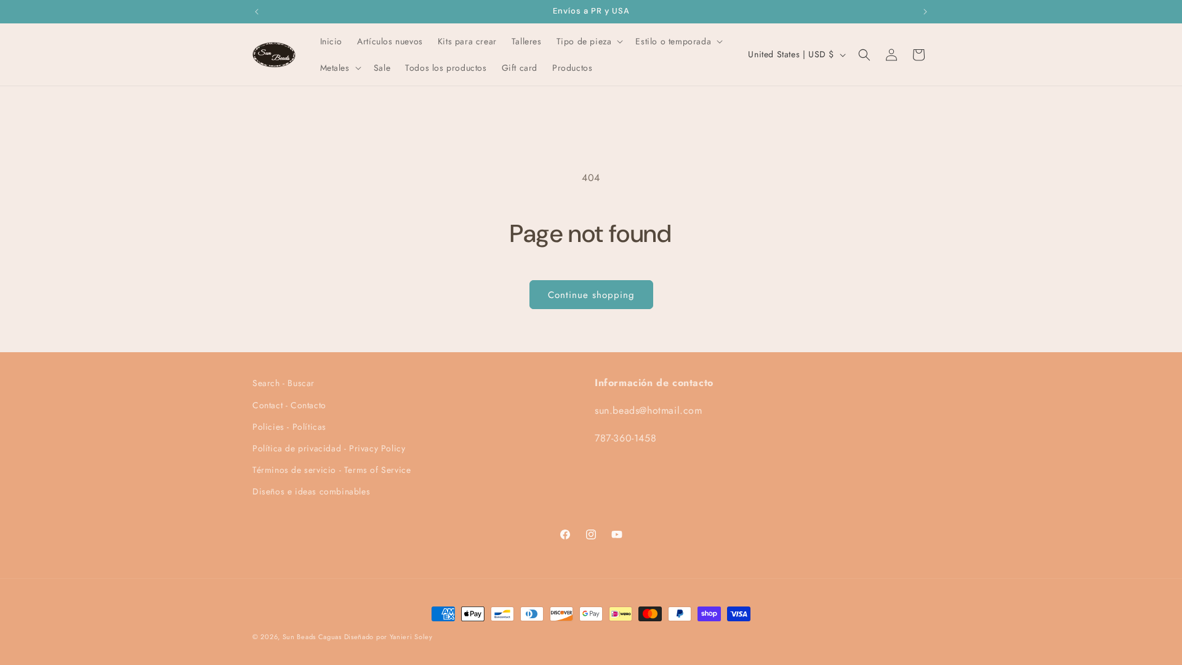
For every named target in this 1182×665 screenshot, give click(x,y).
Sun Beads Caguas (313, 637)
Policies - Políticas (289, 427)
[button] (589, 41)
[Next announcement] (925, 11)
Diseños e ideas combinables (311, 491)
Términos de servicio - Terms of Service (331, 470)
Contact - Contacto (289, 405)
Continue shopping (591, 295)
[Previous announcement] (256, 11)
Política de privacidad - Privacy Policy (328, 448)
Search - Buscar (283, 383)
